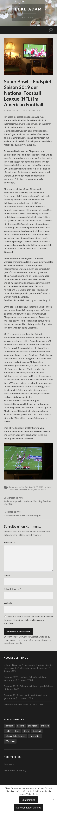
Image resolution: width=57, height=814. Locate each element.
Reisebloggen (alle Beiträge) (21, 487)
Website (8, 603)
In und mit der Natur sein (16, 704)
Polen (8, 731)
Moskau (45, 725)
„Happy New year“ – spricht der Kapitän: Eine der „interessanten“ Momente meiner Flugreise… (28, 666)
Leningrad (32, 725)
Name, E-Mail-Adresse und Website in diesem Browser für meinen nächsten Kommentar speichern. (28, 619)
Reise (26, 731)
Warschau (10, 741)
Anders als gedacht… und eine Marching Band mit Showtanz (27, 501)
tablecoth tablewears (15, 736)
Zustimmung (28, 799)
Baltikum (9, 725)
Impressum (9, 764)
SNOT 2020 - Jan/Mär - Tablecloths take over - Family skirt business (30, 488)
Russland (37, 731)
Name (7, 575)
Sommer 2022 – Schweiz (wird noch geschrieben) (28, 686)
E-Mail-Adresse (12, 589)
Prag (17, 731)
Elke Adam (28, 9)
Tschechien (34, 736)
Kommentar (10, 542)
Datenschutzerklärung (15, 770)
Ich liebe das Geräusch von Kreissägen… (23, 514)
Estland (20, 725)
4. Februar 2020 (12, 110)
